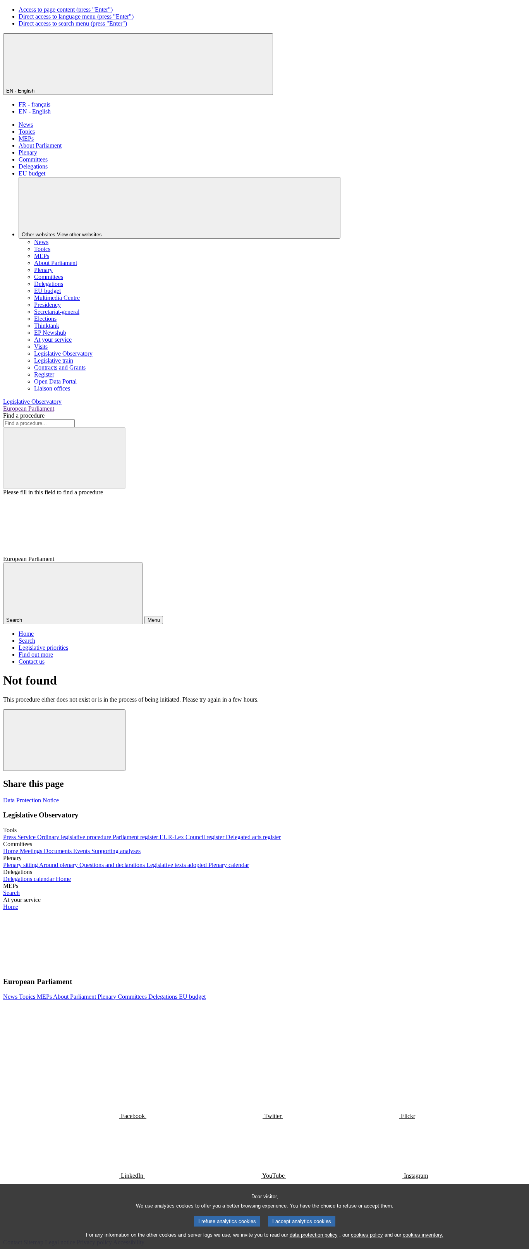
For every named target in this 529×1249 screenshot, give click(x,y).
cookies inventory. (423, 1235)
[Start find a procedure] (64, 458)
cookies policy (367, 1235)
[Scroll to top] (64, 740)
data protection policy (314, 1235)
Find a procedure (24, 415)
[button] (120, 966)
